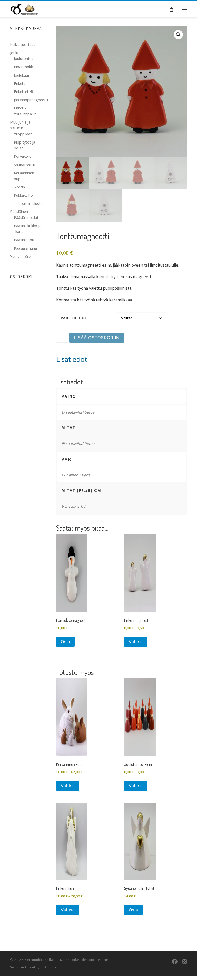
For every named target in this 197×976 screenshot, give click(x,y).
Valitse (136, 641)
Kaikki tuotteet (22, 44)
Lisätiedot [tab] (71, 359)
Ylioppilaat (23, 133)
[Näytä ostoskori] (171, 9)
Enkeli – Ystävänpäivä (25, 110)
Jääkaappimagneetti (31, 99)
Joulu (14, 52)
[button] (178, 34)
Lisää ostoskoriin (97, 337)
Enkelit (19, 83)
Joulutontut (23, 58)
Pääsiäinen (19, 211)
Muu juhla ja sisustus (20, 124)
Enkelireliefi (23, 91)
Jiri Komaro (48, 967)
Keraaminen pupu (24, 175)
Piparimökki (24, 66)
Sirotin (19, 186)
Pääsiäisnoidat (26, 217)
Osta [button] (65, 641)
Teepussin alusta (28, 203)
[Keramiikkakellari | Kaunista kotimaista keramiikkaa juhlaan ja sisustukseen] (24, 8)
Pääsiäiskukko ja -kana (27, 228)
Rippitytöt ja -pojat (26, 144)
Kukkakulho (23, 195)
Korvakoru (23, 156)
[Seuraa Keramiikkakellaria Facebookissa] (175, 961)
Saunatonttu (24, 164)
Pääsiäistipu (24, 239)
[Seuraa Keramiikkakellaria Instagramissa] (184, 961)
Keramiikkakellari (40, 959)
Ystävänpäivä (21, 256)
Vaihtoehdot (74, 318)
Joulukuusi (22, 75)
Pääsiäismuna (25, 248)
